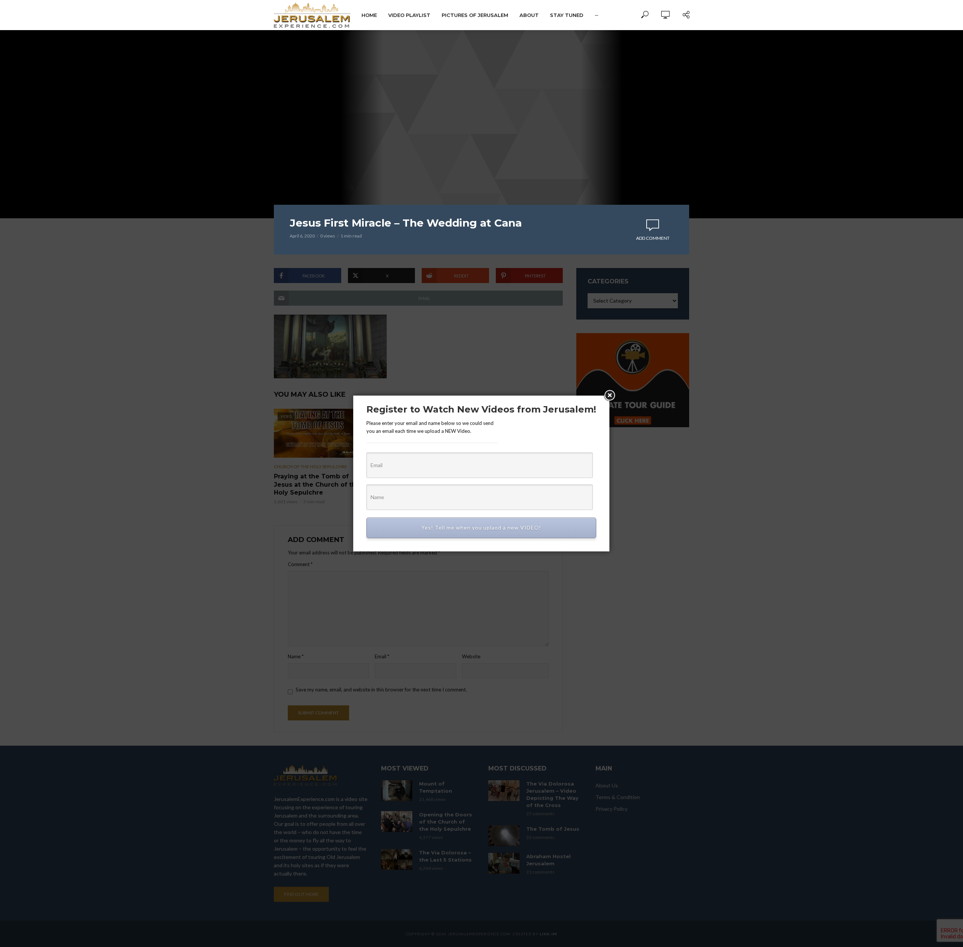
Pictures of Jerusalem (475, 15)
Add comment (653, 238)
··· (596, 15)
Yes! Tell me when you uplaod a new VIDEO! (481, 527)
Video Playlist (409, 15)
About (529, 15)
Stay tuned (566, 15)
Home (369, 15)
